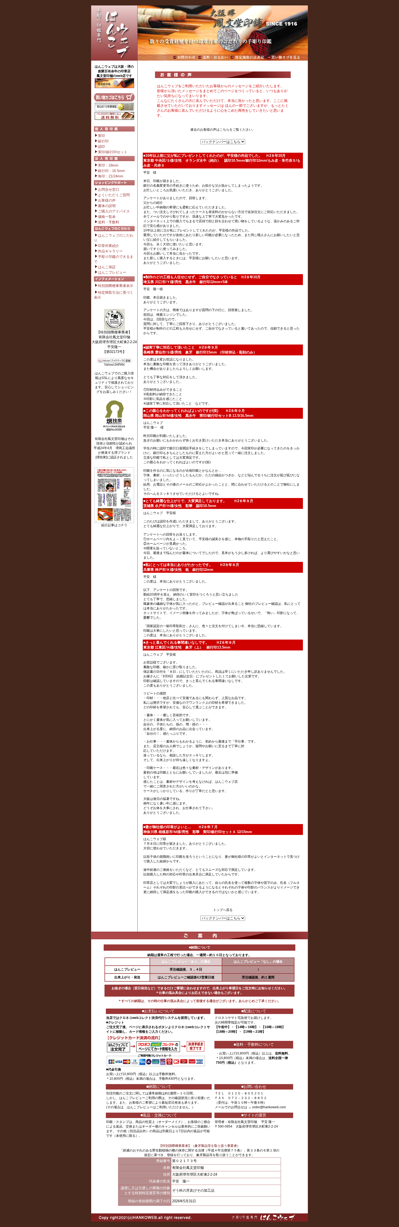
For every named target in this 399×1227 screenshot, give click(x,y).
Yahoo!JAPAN (114, 365)
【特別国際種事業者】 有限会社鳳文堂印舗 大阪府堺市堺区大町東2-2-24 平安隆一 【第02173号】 (114, 342)
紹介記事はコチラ (114, 525)
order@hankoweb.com (269, 1107)
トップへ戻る (223, 910)
